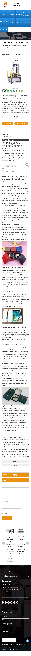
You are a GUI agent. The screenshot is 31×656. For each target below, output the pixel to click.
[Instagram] (14, 602)
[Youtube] (11, 602)
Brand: (5, 136)
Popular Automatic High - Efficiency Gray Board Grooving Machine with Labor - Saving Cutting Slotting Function (10, 549)
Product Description (9, 140)
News (27, 22)
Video (11, 22)
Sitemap (15, 649)
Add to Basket (21, 123)
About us (19, 22)
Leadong (10, 649)
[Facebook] (3, 602)
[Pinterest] (17, 602)
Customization (3, 22)
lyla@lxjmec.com (11, 592)
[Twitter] (8, 602)
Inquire (8, 123)
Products (12, 14)
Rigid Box (19, 14)
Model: (5, 134)
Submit (6, 518)
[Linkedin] (6, 602)
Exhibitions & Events (27, 14)
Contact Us (3, 29)
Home (4, 14)
